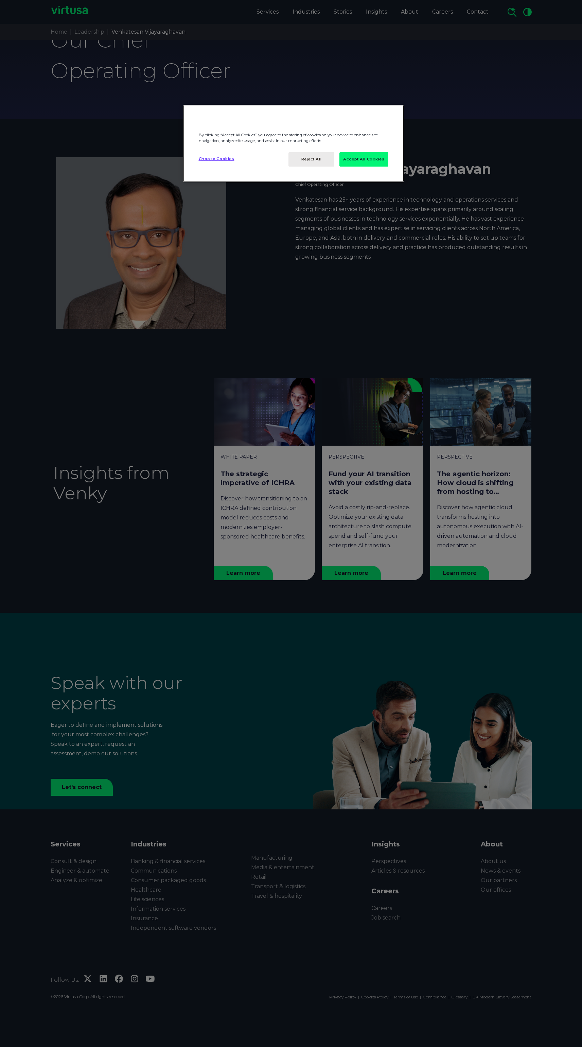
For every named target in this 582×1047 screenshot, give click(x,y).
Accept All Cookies (363, 159)
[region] (293, 143)
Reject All (311, 159)
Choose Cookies (216, 158)
